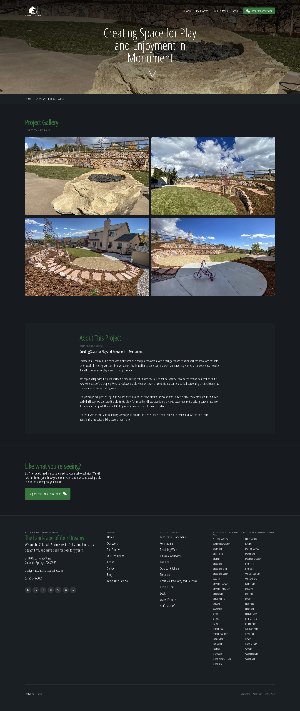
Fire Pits (164, 562)
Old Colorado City (252, 573)
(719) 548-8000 (33, 578)
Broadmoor (217, 563)
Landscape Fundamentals (174, 537)
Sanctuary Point (251, 628)
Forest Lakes (218, 638)
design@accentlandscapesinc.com (44, 570)
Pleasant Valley (251, 613)
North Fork (249, 563)
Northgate (249, 568)
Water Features (168, 599)
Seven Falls (249, 633)
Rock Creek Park (251, 618)
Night (32, 693)
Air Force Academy (220, 538)
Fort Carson (217, 643)
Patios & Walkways (170, 555)
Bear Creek (217, 548)
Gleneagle (217, 653)
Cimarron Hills (219, 598)
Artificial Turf (167, 605)
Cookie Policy (270, 693)
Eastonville (217, 608)
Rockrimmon (250, 623)
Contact (111, 568)
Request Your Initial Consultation (45, 494)
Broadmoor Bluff (220, 568)
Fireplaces (166, 574)
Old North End (251, 578)
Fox (36, 693)
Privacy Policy (257, 693)
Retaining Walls (169, 549)
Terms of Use (245, 693)
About (235, 11)
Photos (51, 99)
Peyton (248, 598)
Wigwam (248, 648)
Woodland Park (251, 653)
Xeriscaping (166, 543)
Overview (40, 99)
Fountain (216, 648)
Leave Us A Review (117, 580)
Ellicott (216, 618)
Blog (109, 574)
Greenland (217, 663)
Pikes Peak (249, 603)
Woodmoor (250, 658)
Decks (163, 593)
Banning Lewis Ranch (221, 543)
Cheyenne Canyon (220, 583)
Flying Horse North (220, 633)
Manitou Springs (252, 548)
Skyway (248, 638)
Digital (40, 693)
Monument (250, 553)
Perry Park (249, 593)
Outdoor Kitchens (169, 568)
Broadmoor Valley (220, 573)
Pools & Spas (167, 587)
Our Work (186, 11)
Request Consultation (261, 11)
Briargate (216, 558)
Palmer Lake (250, 583)
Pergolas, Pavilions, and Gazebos (178, 580)
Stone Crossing (251, 643)
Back (29, 98)
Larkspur (248, 543)
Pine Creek (249, 608)
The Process (202, 11)
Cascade (216, 578)
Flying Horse (218, 628)
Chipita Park (218, 593)
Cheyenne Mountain (221, 588)
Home (110, 537)
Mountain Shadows (253, 558)
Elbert (215, 613)
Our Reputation (220, 11)
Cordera (216, 603)
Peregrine (249, 588)
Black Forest (218, 553)
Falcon (215, 623)
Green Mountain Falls (222, 658)
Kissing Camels (251, 538)
